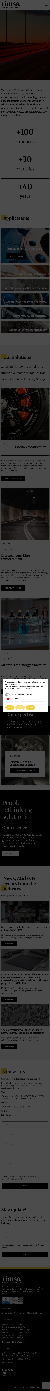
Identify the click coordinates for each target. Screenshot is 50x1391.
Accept (30, 707)
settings (29, 688)
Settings (20, 707)
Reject (10, 707)
